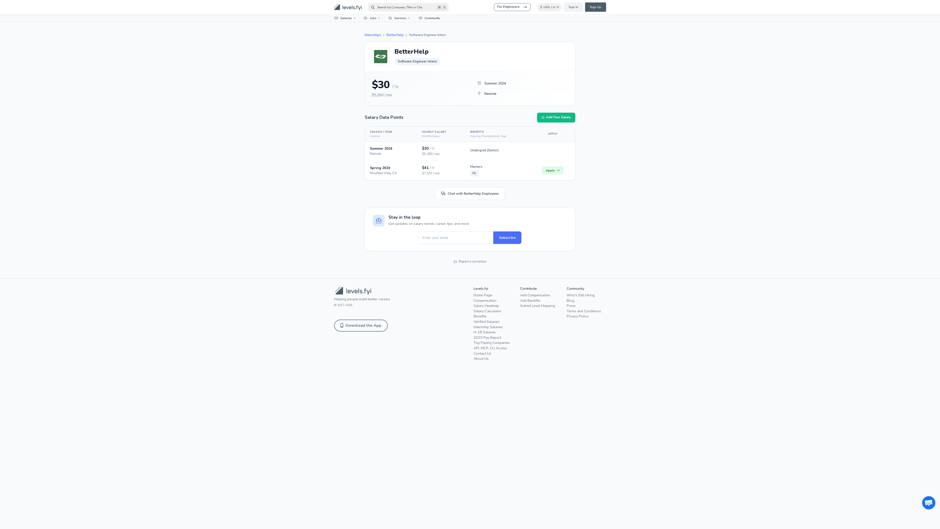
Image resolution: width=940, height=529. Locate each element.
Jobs (373, 18)
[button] (928, 502)
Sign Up (595, 7)
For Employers (508, 7)
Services (400, 18)
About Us (481, 358)
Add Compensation (535, 295)
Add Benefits (530, 300)
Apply (550, 170)
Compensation (485, 300)
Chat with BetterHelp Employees (473, 193)
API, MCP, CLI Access (490, 348)
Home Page (483, 295)
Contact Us (482, 353)
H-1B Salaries (485, 332)
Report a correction (472, 261)
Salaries (346, 18)
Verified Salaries (486, 321)
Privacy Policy (577, 316)
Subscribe (507, 237)
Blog (570, 300)
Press (571, 305)
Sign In (573, 7)
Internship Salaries (488, 327)
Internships (373, 35)
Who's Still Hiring (581, 295)
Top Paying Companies (492, 342)
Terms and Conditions (584, 311)
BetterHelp (395, 35)
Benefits (480, 316)
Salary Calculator (487, 311)
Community (432, 18)
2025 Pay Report (487, 337)
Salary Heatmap (486, 305)
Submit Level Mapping (537, 305)
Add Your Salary (558, 117)
